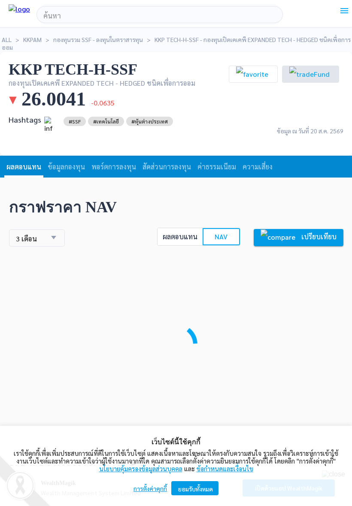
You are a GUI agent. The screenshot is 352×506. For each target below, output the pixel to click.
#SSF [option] (75, 121)
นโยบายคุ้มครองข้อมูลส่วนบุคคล (140, 468)
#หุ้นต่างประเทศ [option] (149, 121)
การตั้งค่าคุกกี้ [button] (150, 488)
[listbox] (75, 121)
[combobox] (159, 15)
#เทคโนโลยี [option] (106, 121)
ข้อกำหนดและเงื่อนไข (225, 468)
